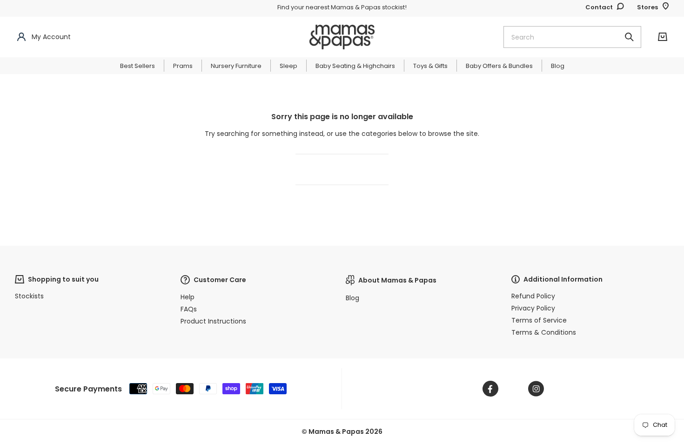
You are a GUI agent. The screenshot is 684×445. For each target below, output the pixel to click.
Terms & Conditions (543, 332)
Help (187, 297)
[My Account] (21, 37)
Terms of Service (539, 320)
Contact (599, 7)
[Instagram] (536, 389)
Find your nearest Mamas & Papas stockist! (342, 7)
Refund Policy (533, 296)
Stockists (29, 296)
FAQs (189, 309)
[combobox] (572, 37)
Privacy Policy (533, 308)
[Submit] (629, 37)
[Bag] (662, 37)
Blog (352, 298)
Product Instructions (213, 321)
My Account (51, 36)
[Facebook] (490, 389)
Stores (647, 7)
